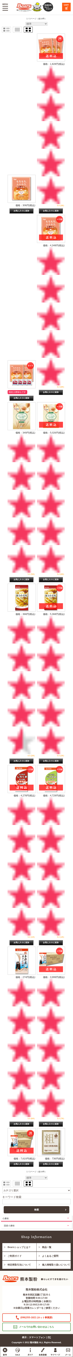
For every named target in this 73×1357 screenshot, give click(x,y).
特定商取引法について (19, 1264)
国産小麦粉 (9, 1225)
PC (49, 1337)
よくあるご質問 (50, 1256)
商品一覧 (46, 1247)
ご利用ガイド (15, 1256)
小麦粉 (5, 1218)
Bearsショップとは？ (19, 1247)
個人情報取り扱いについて (56, 1264)
